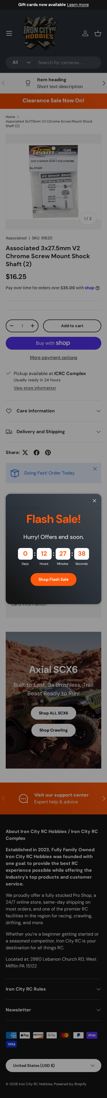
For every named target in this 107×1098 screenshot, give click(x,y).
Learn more (78, 4)
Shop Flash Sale (53, 579)
